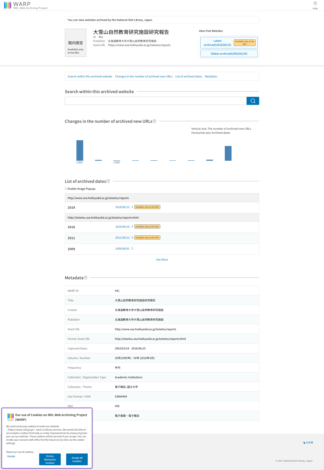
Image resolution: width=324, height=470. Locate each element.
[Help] (154, 121)
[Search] (253, 101)
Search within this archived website (90, 76)
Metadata (211, 76)
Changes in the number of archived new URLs (143, 76)
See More (162, 259)
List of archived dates (188, 76)
